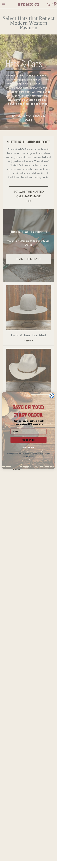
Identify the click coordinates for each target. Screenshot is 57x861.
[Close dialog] (51, 395)
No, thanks (28, 447)
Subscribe (28, 439)
